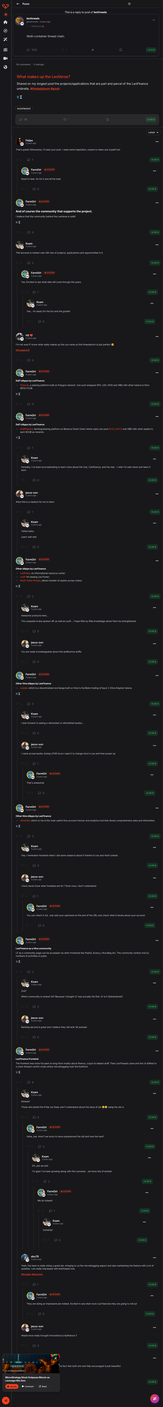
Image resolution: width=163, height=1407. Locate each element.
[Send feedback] (5, 14)
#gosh (55, 88)
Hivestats (25, 820)
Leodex (24, 688)
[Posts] (5, 50)
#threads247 (23, 350)
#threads (26, 1274)
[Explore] (5, 31)
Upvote (13, 1386)
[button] (6, 1400)
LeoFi (23, 576)
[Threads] (5, 22)
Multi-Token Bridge (30, 580)
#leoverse (37, 1274)
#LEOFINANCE (24, 108)
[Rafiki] (5, 39)
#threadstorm (40, 88)
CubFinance (26, 429)
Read (44, 1386)
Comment (29, 1386)
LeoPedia (25, 573)
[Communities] (5, 67)
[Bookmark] (107, 119)
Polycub (24, 385)
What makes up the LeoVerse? (43, 76)
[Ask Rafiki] (154, 1398)
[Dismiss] (55, 1358)
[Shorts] (5, 58)
